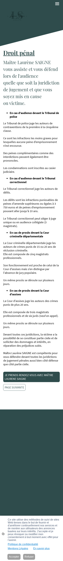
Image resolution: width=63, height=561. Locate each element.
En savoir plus (41, 548)
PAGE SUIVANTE (14, 387)
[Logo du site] (17, 15)
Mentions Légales (18, 548)
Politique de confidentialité (23, 544)
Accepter (14, 556)
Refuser (29, 556)
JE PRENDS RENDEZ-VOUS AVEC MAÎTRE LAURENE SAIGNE (29, 377)
